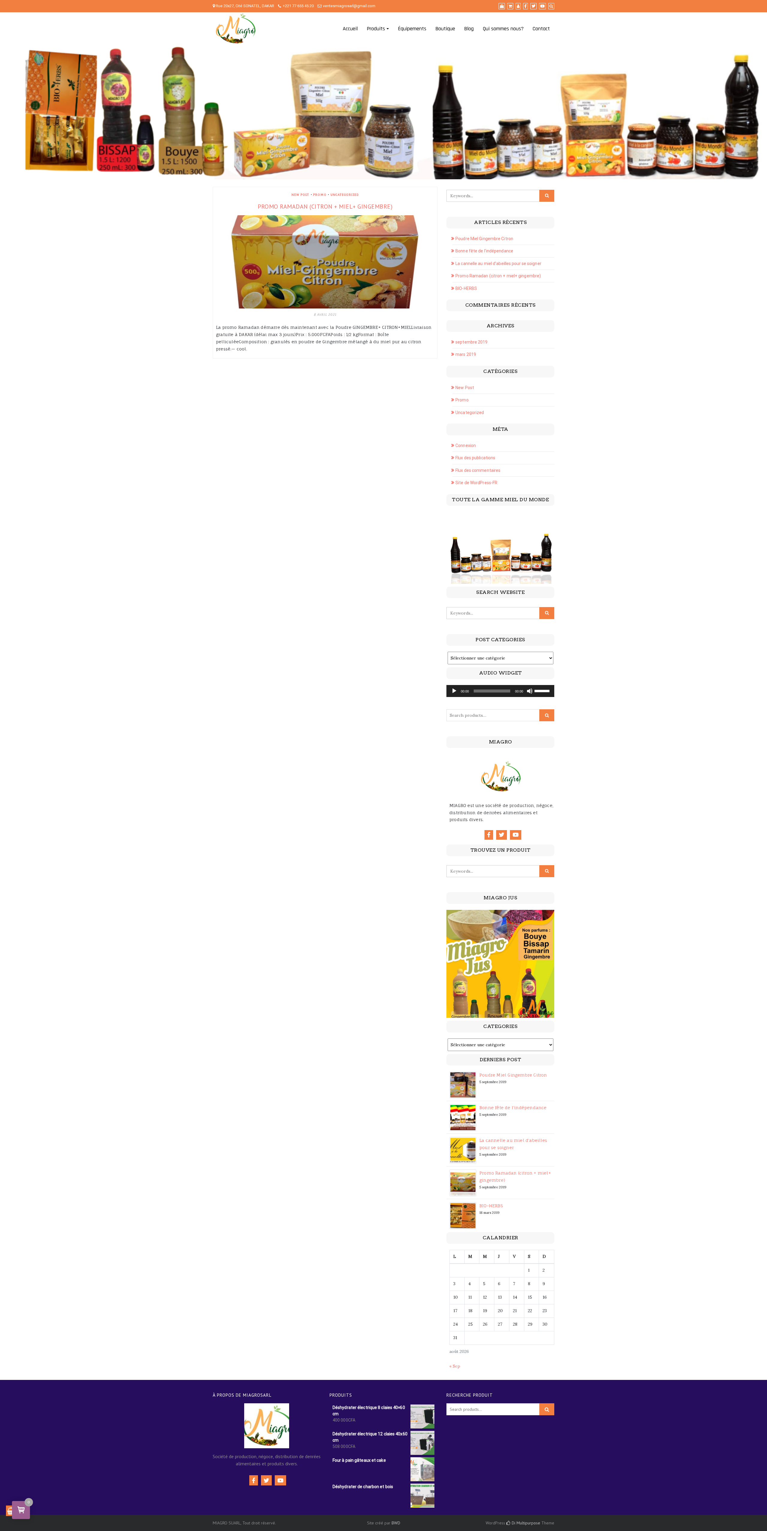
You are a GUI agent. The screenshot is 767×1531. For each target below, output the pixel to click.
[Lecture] (454, 691)
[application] (500, 691)
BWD (396, 1523)
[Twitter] (501, 835)
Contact (541, 28)
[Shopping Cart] (11, 1511)
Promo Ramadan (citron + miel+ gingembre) (325, 206)
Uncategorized (344, 194)
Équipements (412, 28)
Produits (376, 28)
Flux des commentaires (477, 470)
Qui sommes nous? (503, 28)
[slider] (543, 690)
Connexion (465, 445)
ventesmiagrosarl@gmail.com (349, 6)
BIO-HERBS (466, 288)
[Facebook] (488, 835)
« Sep (454, 1366)
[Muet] (530, 691)
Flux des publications (475, 457)
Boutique (445, 28)
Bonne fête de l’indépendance (484, 251)
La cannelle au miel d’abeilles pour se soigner (498, 263)
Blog (469, 28)
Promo (320, 194)
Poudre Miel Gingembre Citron (484, 238)
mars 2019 (465, 354)
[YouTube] (515, 835)
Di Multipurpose (525, 1523)
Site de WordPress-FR (476, 482)
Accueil (350, 28)
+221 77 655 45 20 (298, 6)
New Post (300, 194)
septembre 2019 (471, 342)
